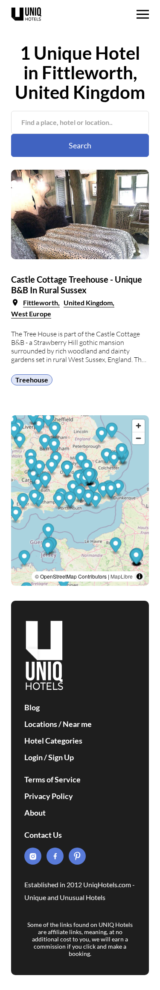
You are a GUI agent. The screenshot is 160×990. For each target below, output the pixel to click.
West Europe (31, 314)
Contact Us (43, 834)
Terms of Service (52, 779)
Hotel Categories (53, 740)
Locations (40, 724)
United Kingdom (88, 302)
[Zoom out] (138, 438)
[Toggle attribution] (139, 576)
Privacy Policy (48, 796)
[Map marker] (116, 546)
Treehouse (31, 380)
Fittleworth (40, 302)
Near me (77, 724)
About (35, 812)
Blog (32, 707)
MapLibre (122, 576)
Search (80, 145)
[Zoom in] (138, 426)
